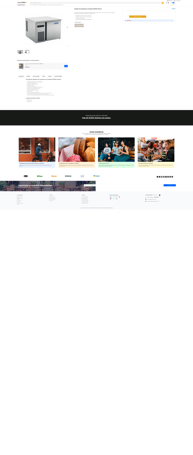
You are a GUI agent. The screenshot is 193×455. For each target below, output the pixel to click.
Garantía (18, 199)
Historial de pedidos (52, 198)
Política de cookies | (93, 207)
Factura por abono (52, 199)
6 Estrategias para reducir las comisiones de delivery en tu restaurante (32, 163)
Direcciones (51, 200)
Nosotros (18, 201)
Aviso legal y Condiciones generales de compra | (104, 207)
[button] (172, 5)
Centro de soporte (177, 0)
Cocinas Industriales (85, 201)
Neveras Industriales (85, 198)
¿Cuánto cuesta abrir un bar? (104, 163)
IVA (171, 2)
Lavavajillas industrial (85, 200)
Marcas (18, 204)
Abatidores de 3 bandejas (79, 26)
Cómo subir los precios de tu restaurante (146, 163)
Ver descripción (78, 22)
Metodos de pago (19, 198)
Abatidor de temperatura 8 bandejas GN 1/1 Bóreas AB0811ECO (34, 63)
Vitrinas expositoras (85, 199)
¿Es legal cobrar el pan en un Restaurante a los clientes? (69, 163)
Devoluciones (19, 200)
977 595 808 (170, 0)
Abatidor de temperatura (79, 24)
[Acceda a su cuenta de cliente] (166, 2)
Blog (112, 207)
